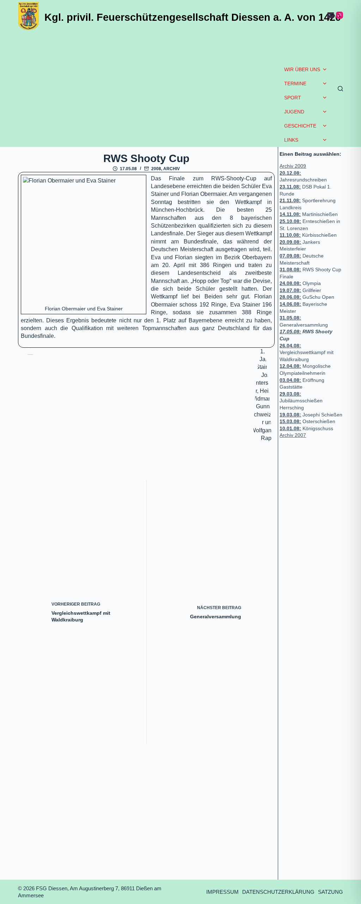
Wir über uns (302, 69)
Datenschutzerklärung (278, 892)
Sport (292, 97)
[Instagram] (339, 15)
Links (291, 140)
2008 (156, 168)
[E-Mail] (330, 15)
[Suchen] (340, 88)
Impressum (222, 892)
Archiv (171, 168)
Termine (295, 83)
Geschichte (300, 126)
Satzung (330, 892)
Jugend (294, 111)
